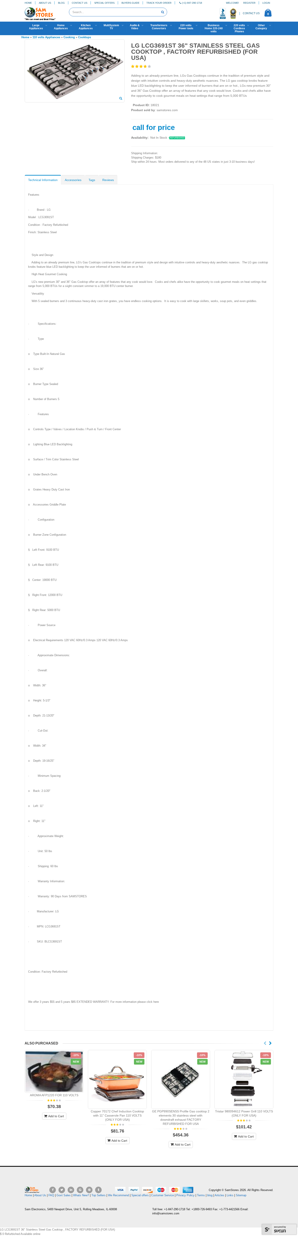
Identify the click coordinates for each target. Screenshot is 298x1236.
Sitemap (241, 1195)
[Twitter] (61, 1190)
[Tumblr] (98, 1190)
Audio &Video (135, 27)
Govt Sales (64, 1195)
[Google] (80, 1190)
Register (249, 3)
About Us (45, 3)
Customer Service (162, 1195)
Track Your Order (158, 3)
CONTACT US (251, 13)
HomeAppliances (61, 27)
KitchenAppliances (86, 27)
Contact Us (79, 3)
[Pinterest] (89, 1190)
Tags (92, 180)
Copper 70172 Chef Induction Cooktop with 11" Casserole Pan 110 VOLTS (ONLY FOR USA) (117, 1115)
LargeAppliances (36, 27)
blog (209, 1195)
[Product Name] (54, 1071)
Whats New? (81, 1195)
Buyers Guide (130, 3)
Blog (61, 3)
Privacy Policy (185, 1195)
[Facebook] (52, 1190)
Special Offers (104, 3)
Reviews (108, 180)
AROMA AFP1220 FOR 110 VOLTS (54, 1095)
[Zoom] (120, 99)
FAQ (51, 1195)
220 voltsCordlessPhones (239, 28)
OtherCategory (261, 27)
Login (266, 3)
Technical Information (43, 180)
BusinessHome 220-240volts (214, 28)
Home (28, 3)
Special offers (140, 1195)
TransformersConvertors (158, 27)
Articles (219, 1195)
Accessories (73, 180)
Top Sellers (98, 1195)
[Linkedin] (71, 1190)
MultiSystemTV (111, 27)
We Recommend (118, 1195)
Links (230, 1195)
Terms (201, 1195)
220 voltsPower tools (186, 27)
